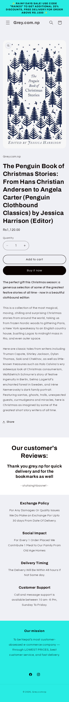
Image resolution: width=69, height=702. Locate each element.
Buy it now (34, 270)
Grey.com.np (39, 692)
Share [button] (10, 421)
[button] (7, 22)
